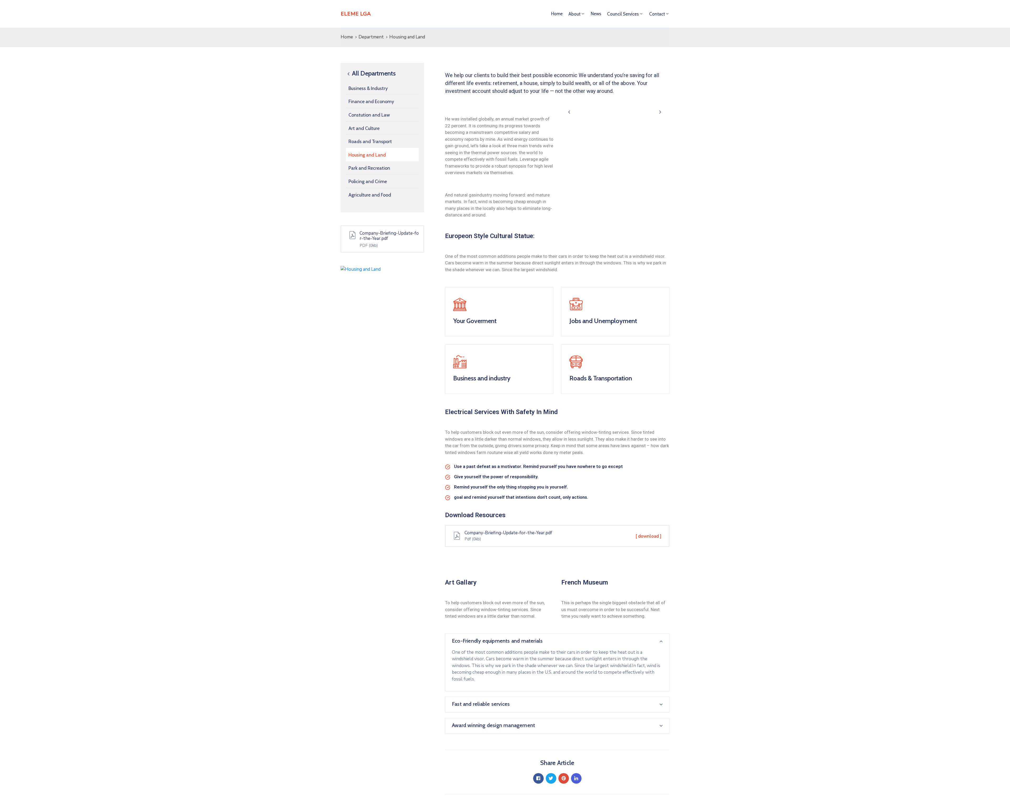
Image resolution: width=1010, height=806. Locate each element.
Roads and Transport (370, 141)
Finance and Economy (371, 101)
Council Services (623, 14)
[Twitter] (551, 778)
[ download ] (648, 536)
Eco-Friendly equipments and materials (497, 641)
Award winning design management (493, 725)
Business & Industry (368, 88)
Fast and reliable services (481, 704)
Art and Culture (364, 128)
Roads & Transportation (600, 378)
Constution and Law (369, 115)
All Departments (373, 73)
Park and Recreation (369, 168)
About (574, 14)
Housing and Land (367, 155)
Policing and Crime (368, 181)
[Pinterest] (563, 778)
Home (557, 13)
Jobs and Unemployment (603, 321)
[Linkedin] (576, 778)
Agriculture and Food (370, 195)
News (596, 13)
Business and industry (482, 378)
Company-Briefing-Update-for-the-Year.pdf (389, 235)
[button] (569, 112)
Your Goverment (475, 321)
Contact (657, 14)
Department (371, 37)
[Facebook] (538, 778)
